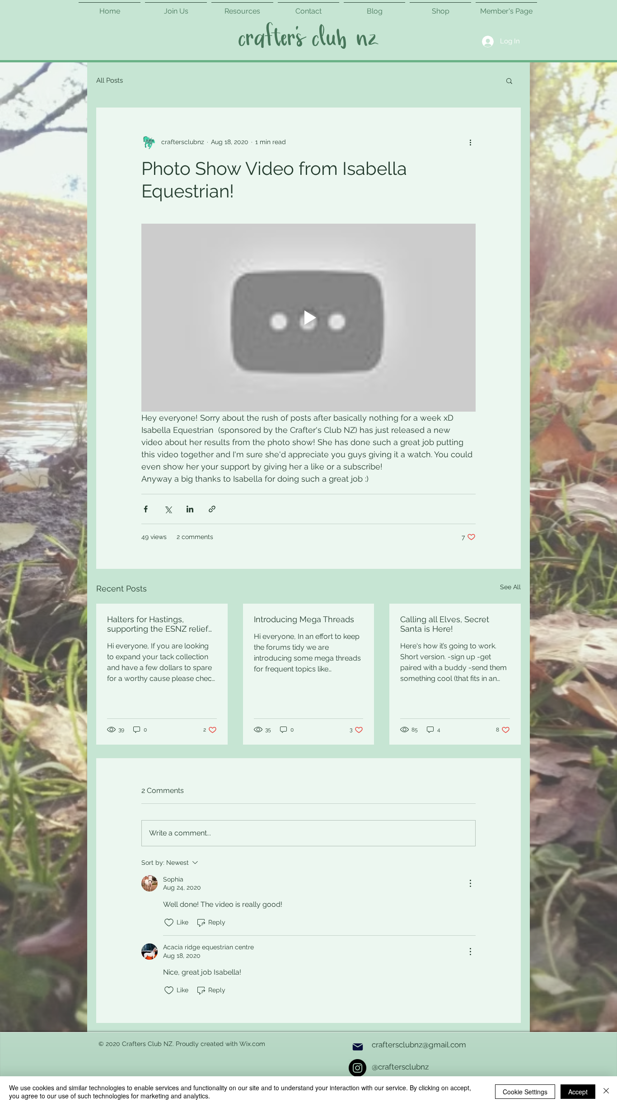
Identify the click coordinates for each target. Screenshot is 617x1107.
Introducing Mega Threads (304, 619)
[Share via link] (212, 509)
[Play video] (308, 318)
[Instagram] (357, 1068)
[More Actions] (470, 883)
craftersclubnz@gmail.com (419, 1044)
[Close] (606, 1092)
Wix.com (252, 1043)
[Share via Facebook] (145, 509)
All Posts (109, 80)
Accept (578, 1091)
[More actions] (470, 141)
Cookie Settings (525, 1091)
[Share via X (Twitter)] (168, 509)
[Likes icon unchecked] (169, 922)
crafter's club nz (308, 38)
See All (510, 587)
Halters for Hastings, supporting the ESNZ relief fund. (157, 623)
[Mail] (358, 1047)
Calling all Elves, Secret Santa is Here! (444, 623)
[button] (509, 80)
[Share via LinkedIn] (190, 509)
